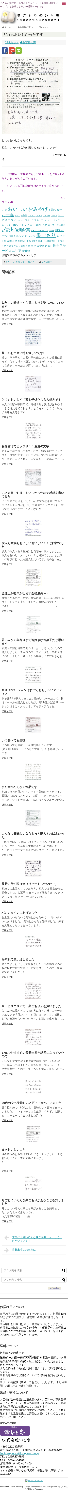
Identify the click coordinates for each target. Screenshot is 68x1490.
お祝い (17, 215)
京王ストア (53, 225)
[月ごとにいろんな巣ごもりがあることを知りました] (33, 1192)
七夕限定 (37, 225)
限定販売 (42, 246)
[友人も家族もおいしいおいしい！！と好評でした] (33, 534)
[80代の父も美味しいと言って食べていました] (33, 1094)
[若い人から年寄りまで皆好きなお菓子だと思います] (33, 631)
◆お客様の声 (28, 42)
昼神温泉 (12, 241)
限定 (33, 246)
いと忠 (4, 210)
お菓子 (24, 215)
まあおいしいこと (13, 1149)
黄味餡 (26, 250)
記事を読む (7, 323)
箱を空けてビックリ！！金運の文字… (27, 446)
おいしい (18, 209)
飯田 (50, 246)
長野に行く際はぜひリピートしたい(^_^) (29, 884)
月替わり (22, 241)
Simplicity (19, 1487)
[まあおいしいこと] (33, 1141)
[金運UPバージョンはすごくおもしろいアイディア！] (33, 682)
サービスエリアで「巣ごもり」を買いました (31, 1006)
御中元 (59, 236)
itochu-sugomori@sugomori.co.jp (19, 1453)
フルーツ (29, 220)
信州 (9, 229)
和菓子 (12, 236)
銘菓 (23, 246)
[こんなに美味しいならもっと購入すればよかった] (33, 825)
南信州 (51, 231)
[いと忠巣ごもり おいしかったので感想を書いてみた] (33, 484)
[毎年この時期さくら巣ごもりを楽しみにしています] (33, 294)
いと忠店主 (47, 262)
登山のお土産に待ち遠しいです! (23, 353)
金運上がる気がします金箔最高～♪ (25, 593)
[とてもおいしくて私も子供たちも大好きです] (33, 391)
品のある (20, 236)
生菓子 (34, 241)
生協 (28, 241)
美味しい (42, 241)
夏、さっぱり (30, 236)
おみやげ (38, 209)
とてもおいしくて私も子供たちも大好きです (31, 399)
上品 (44, 224)
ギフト (39, 215)
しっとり (31, 215)
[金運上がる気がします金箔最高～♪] (33, 585)
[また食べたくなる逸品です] (33, 779)
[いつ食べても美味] (33, 732)
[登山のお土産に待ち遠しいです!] (33, 344)
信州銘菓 (22, 230)
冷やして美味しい (39, 230)
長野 (27, 246)
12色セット (12, 42)
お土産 (8, 215)
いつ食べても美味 (13, 740)
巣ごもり (46, 235)
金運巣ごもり (13, 246)
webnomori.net (39, 1487)
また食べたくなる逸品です (19, 787)
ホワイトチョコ (23, 224)
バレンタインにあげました (19, 912)
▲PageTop (54, 1288)
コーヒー (46, 215)
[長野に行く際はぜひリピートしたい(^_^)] (33, 875)
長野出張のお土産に (24, 1249)
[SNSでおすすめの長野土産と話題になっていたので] (33, 1044)
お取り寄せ (55, 209)
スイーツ (20, 220)
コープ (54, 215)
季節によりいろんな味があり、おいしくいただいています (37, 1239)
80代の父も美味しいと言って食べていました (31, 1102)
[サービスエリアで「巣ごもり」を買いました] (33, 997)
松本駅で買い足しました (18, 959)
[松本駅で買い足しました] (33, 951)
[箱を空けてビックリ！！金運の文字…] (33, 438)
